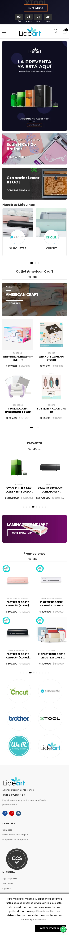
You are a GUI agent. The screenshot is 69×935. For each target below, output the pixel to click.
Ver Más (33, 276)
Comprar (14, 303)
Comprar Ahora (17, 157)
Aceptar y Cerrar (50, 928)
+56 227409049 (13, 795)
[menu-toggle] (4, 31)
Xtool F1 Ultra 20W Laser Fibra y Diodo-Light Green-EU (19, 492)
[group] (34, 86)
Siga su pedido (10, 878)
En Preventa (35, 8)
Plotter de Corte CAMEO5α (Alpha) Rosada (17, 605)
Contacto (7, 829)
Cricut (51, 248)
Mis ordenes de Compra (15, 834)
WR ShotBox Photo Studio (51, 358)
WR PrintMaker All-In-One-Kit (18, 358)
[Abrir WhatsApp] (63, 929)
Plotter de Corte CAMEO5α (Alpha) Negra (17, 657)
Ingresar (6, 888)
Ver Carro (7, 883)
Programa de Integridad (15, 839)
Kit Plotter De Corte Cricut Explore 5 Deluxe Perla (51, 657)
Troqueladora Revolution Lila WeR (17, 410)
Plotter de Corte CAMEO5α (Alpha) (51, 603)
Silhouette (17, 248)
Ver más (33, 449)
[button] (26, 121)
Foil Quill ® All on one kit (51, 410)
